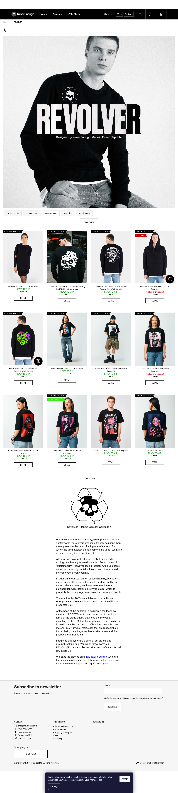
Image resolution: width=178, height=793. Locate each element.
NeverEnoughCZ (25, 735)
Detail (23, 298)
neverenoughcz (24, 732)
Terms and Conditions (64, 726)
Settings (54, 786)
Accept (124, 778)
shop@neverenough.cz (27, 726)
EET (56, 735)
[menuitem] (44, 14)
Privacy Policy (60, 729)
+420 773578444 (25, 729)
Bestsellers (68, 213)
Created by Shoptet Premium (152, 763)
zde (100, 780)
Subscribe (112, 707)
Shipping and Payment (64, 732)
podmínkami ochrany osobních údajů (147, 698)
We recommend (13, 213)
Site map (58, 739)
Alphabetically (84, 213)
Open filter (89, 222)
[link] (96, 656)
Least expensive (32, 213)
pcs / (31, 754)
